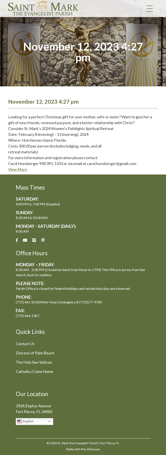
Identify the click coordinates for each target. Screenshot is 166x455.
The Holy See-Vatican (34, 362)
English (28, 421)
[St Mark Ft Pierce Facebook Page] (17, 240)
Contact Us (25, 343)
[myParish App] (43, 240)
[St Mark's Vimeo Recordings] (34, 240)
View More (17, 169)
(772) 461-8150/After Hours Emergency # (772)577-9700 (59, 302)
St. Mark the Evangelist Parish (77, 443)
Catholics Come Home (34, 371)
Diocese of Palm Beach (35, 352)
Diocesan (93, 449)
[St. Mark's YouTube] (25, 240)
